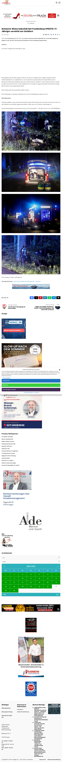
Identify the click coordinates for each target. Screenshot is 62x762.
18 (31, 582)
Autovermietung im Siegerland (10, 451)
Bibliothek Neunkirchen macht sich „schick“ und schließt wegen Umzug (38, 743)
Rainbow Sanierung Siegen (9, 463)
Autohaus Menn (6, 458)
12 (39, 578)
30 (14, 590)
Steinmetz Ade (6, 448)
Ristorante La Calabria (7, 460)
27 (47, 586)
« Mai (4, 594)
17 (22, 582)
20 (47, 582)
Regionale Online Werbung (9, 455)
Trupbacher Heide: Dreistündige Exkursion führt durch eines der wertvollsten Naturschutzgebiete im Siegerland (39, 734)
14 (56, 578)
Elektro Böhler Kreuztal (8, 441)
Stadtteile (31, 23)
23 (14, 586)
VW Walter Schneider (7, 436)
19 (39, 582)
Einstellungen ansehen (9, 389)
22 (5, 586)
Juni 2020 (31, 566)
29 (5, 590)
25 (31, 586)
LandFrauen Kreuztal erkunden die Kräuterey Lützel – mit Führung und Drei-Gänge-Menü (39, 726)
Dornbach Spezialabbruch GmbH (10, 465)
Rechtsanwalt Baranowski (8, 443)
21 (56, 582)
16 (14, 582)
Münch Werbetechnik (7, 439)
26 (39, 586)
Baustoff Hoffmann (7, 446)
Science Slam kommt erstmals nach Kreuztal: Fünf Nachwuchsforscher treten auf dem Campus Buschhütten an (39, 752)
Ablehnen (5, 385)
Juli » (57, 594)
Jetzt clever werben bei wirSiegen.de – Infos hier (27, 281)
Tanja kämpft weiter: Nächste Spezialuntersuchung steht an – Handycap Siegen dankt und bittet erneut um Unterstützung (39, 711)
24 (22, 586)
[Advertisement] (31, 63)
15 (5, 582)
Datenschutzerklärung (29, 392)
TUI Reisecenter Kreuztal (8, 453)
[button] (59, 369)
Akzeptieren (6, 380)
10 (22, 578)
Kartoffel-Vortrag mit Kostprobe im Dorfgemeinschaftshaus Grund (39, 719)
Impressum (36, 392)
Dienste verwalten (6, 377)
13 (47, 578)
